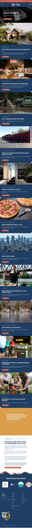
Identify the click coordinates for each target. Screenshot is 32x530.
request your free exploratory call (13, 467)
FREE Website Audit (24, 499)
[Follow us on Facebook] (3, 500)
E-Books (23, 496)
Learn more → (21, 1)
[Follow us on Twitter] (5, 500)
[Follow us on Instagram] (7, 500)
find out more (6, 89)
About (12, 500)
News (12, 504)
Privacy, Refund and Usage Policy (15, 506)
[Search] (3, 4)
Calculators (23, 500)
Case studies (13, 499)
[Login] (28, 4)
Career (13, 502)
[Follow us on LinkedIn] (3, 502)
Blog (22, 497)
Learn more (5, 56)
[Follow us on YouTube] (9, 500)
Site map (13, 508)
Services (13, 496)
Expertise (13, 497)
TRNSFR (23, 502)
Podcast (23, 494)
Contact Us (13, 494)
